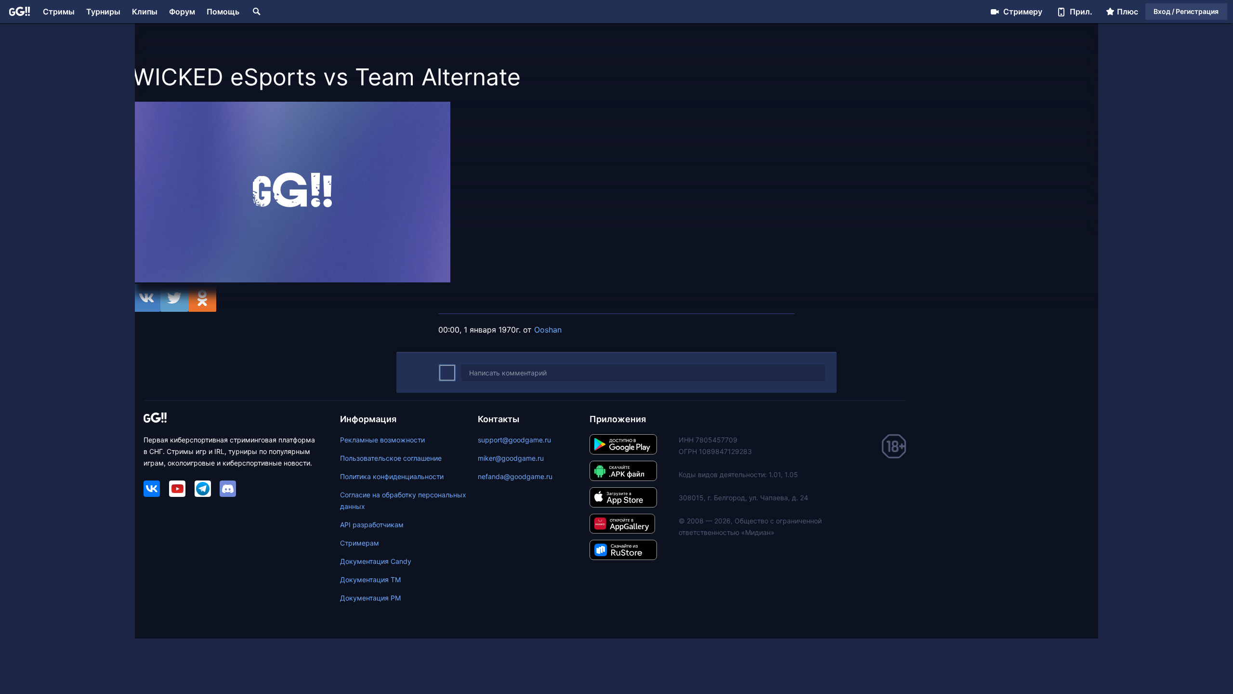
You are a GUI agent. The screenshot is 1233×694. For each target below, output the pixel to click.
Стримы (59, 11)
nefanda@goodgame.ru (515, 476)
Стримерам (359, 543)
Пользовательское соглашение (391, 458)
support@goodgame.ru (514, 440)
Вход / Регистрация (1186, 11)
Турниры (103, 11)
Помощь (223, 11)
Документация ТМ (370, 579)
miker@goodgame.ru (511, 458)
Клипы (144, 11)
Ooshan (548, 329)
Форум (182, 11)
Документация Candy (375, 561)
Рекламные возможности (382, 440)
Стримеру (1022, 11)
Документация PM (370, 598)
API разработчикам (372, 524)
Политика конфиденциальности (392, 476)
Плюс (1127, 11)
